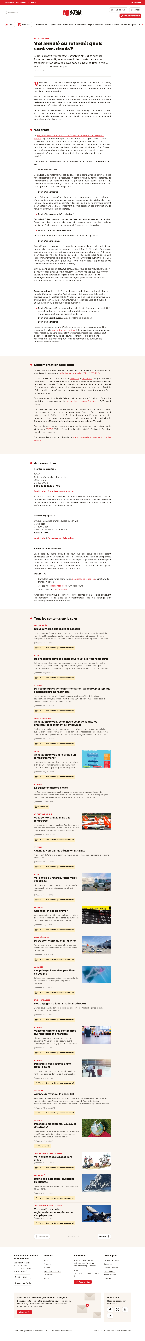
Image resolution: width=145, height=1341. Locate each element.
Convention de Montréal (63, 330)
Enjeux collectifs (95, 25)
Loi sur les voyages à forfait (81, 401)
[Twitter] (117, 1309)
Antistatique (126, 1331)
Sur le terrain (32, 2)
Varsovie (74, 378)
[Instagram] (125, 1309)
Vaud (46, 1260)
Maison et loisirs (112, 25)
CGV (47, 1331)
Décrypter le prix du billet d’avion (55, 940)
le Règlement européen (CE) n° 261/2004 (79, 373)
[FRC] (72, 13)
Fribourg (47, 1264)
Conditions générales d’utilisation (28, 1331)
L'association (9, 2)
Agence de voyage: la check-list (54, 1094)
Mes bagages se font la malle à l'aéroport (60, 1003)
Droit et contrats (65, 25)
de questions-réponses (83, 579)
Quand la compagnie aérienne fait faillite (59, 850)
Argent (52, 25)
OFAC (50, 429)
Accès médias (110, 1275)
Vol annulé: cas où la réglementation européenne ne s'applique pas (53, 1212)
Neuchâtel (48, 1275)
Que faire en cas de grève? (51, 910)
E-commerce (80, 25)
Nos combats (21, 2)
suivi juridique (60, 590)
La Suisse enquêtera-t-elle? (51, 787)
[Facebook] (110, 1309)
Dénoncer (108, 1264)
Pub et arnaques (128, 25)
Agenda (107, 1278)
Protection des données (61, 1331)
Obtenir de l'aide (111, 1260)
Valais (46, 1278)
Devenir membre (111, 1267)
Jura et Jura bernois (52, 1271)
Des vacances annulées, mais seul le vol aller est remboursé (71, 658)
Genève (47, 1267)
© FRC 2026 (99, 1331)
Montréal (87, 378)
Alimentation (41, 25)
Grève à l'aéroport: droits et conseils (57, 628)
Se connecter (136, 2)
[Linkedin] (110, 1315)
